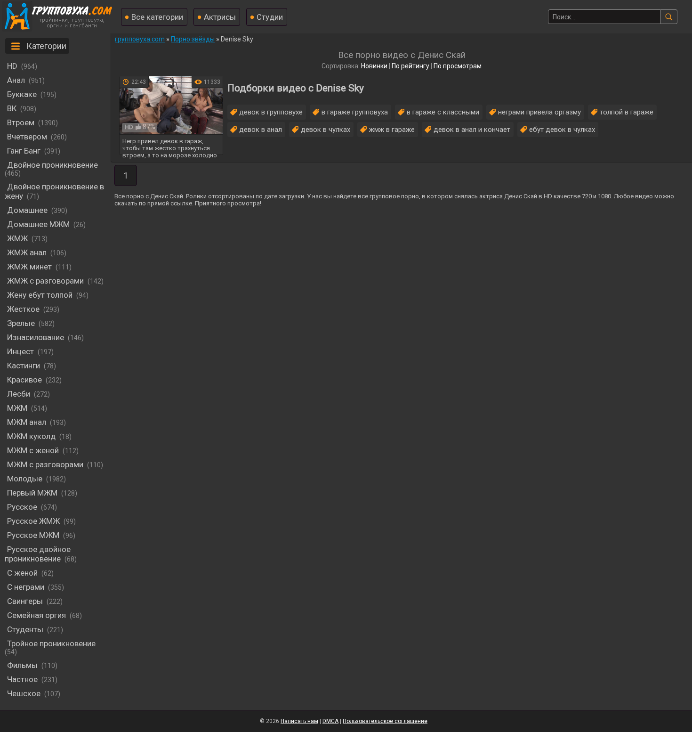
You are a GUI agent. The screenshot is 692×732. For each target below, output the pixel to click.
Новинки (374, 66)
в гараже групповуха (355, 112)
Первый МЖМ (32, 492)
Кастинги (23, 365)
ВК (11, 108)
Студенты (25, 629)
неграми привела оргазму (539, 112)
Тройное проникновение (51, 643)
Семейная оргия (36, 615)
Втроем (20, 122)
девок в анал (260, 129)
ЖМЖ (17, 238)
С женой (22, 572)
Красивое (24, 379)
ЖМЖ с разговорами (45, 280)
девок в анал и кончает (472, 129)
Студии (270, 17)
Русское (22, 507)
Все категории (157, 17)
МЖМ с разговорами (45, 464)
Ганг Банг (23, 150)
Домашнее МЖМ (38, 224)
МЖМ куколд (31, 436)
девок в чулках (325, 129)
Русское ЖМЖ (33, 521)
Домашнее (27, 210)
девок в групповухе (271, 112)
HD (12, 66)
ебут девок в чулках (562, 129)
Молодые (24, 478)
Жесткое (23, 309)
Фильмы (22, 665)
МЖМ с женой (33, 450)
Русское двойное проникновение (38, 554)
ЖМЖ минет (29, 266)
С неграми (25, 587)
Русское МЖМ (33, 535)
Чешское (23, 693)
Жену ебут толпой (39, 295)
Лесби (18, 394)
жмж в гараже (392, 129)
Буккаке (22, 94)
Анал (16, 80)
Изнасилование (35, 337)
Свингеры (25, 601)
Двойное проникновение (52, 165)
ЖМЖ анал (27, 252)
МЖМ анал (26, 422)
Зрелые (21, 323)
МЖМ (17, 408)
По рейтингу (410, 66)
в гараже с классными (443, 112)
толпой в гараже (626, 112)
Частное (22, 679)
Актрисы (220, 17)
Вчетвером (27, 136)
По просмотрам (458, 66)
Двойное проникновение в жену (54, 191)
